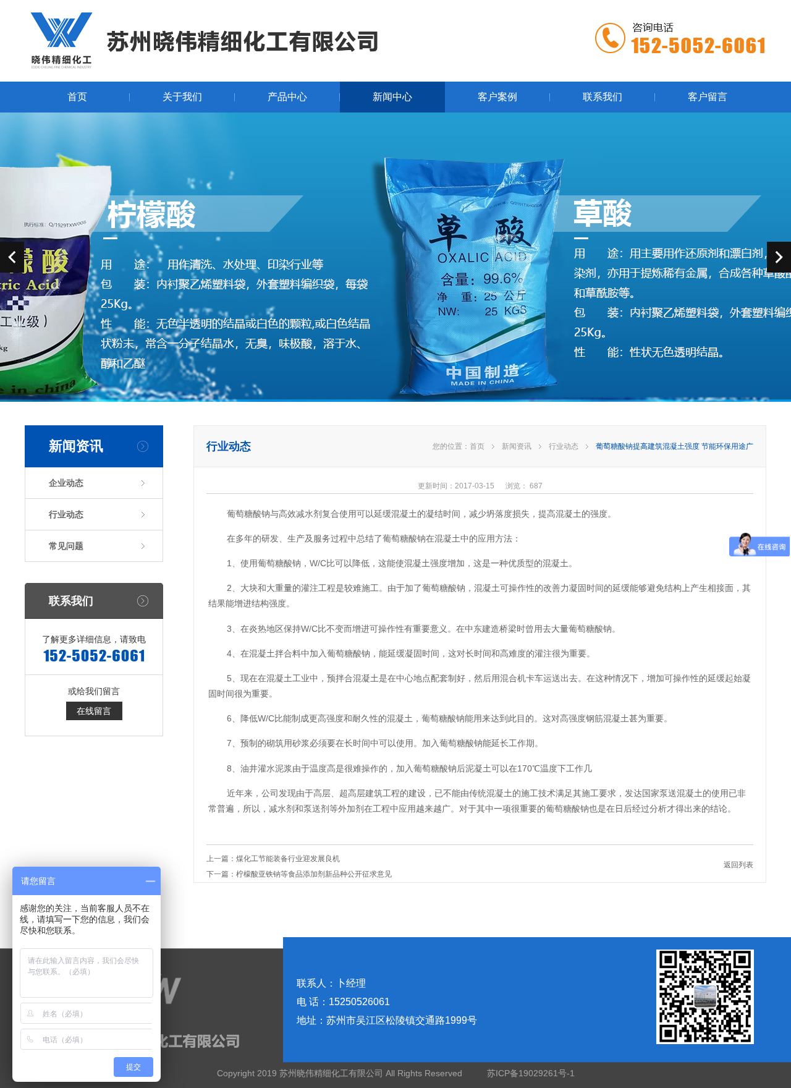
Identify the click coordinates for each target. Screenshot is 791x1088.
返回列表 (738, 865)
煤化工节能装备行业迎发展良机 (288, 858)
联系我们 (602, 96)
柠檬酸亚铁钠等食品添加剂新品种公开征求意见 (314, 874)
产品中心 (287, 96)
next (779, 257)
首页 (77, 96)
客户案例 (497, 96)
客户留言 (707, 96)
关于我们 (182, 96)
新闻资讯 (516, 446)
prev (12, 257)
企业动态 (66, 483)
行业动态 (66, 514)
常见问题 (66, 546)
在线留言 (94, 711)
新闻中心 (392, 96)
